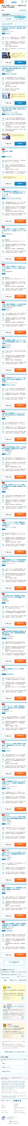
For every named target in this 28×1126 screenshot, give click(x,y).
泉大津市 (23, 1081)
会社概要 (16, 1104)
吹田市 (19, 1081)
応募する (20, 62)
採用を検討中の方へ (18, 1110)
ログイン (5, 2)
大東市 (19, 1084)
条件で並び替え (23, 10)
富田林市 (3, 1084)
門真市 (14, 1086)
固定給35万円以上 (6, 1071)
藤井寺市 (24, 1086)
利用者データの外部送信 (19, 1112)
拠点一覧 (3, 1105)
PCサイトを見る (4, 1112)
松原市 (16, 1084)
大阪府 (3, 1063)
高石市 (20, 1086)
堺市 (6, 1081)
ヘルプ (2, 1104)
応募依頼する (20, 221)
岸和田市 (9, 1081)
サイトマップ (4, 1110)
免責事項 (3, 1107)
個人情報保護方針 (10, 1118)
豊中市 (13, 1081)
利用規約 (16, 1105)
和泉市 (23, 1084)
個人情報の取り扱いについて (12, 1117)
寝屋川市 (7, 1084)
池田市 (16, 1081)
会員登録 (2, 2)
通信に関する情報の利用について (20, 1108)
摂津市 (17, 1086)
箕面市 (3, 1086)
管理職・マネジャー (6, 1067)
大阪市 (3, 1081)
